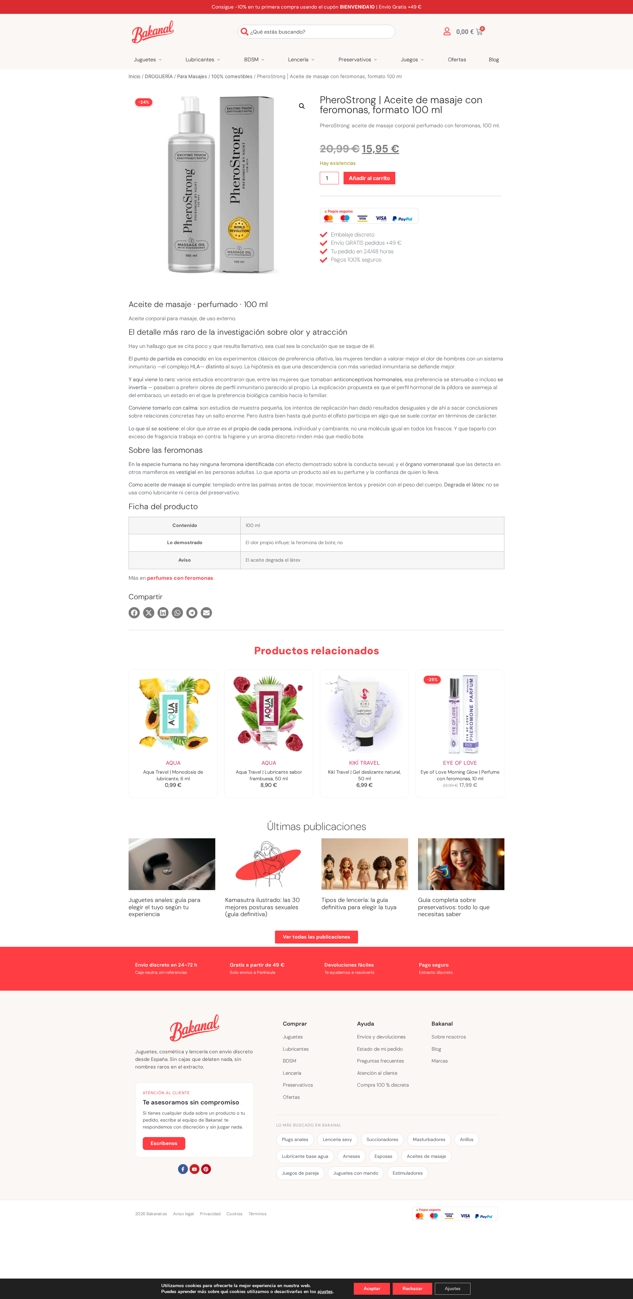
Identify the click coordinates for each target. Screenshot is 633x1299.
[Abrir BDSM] (262, 60)
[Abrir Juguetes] (160, 60)
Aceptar (372, 1288)
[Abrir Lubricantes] (218, 60)
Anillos (466, 1139)
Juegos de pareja (300, 1173)
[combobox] (316, 32)
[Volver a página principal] (153, 31)
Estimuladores (408, 1173)
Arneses (351, 1156)
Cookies (234, 1214)
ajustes (325, 1292)
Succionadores (382, 1139)
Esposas (383, 1156)
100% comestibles (232, 76)
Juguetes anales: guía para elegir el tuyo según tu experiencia (164, 907)
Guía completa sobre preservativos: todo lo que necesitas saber (454, 907)
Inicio (134, 76)
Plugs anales (295, 1139)
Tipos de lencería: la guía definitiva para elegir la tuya (359, 903)
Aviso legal (183, 1214)
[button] (302, 106)
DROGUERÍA (159, 76)
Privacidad (210, 1214)
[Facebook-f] (183, 1169)
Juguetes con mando (355, 1173)
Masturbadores (429, 1139)
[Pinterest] (206, 1169)
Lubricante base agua (305, 1156)
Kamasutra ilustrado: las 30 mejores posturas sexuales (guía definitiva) (262, 907)
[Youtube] (194, 1169)
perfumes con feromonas (180, 577)
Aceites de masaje (426, 1156)
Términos (258, 1214)
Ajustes (453, 1288)
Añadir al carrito (369, 178)
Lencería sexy (337, 1139)
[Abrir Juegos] (422, 60)
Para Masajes (192, 76)
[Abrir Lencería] (313, 60)
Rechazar (412, 1288)
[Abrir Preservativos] (375, 60)
